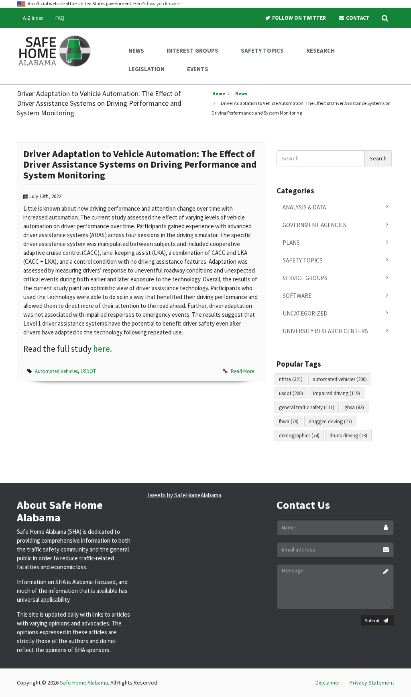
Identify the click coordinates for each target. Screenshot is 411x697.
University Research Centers (325, 331)
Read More (242, 371)
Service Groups (305, 278)
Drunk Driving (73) (348, 435)
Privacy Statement (372, 682)
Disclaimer (327, 682)
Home (218, 93)
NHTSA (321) (291, 379)
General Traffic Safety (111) (306, 407)
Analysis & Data (304, 207)
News (241, 93)
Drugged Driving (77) (330, 421)
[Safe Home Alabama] (57, 50)
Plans (291, 242)
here (101, 348)
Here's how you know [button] (155, 3)
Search (378, 158)
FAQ (59, 17)
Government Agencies (314, 225)
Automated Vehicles (56, 371)
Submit (372, 620)
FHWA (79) (289, 421)
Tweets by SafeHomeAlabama (183, 495)
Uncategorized (305, 313)
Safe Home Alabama (84, 682)
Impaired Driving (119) (336, 393)
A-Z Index (33, 17)
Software (297, 295)
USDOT (88, 371)
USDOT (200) (291, 393)
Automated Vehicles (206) (340, 379)
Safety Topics (303, 260)
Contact (357, 17)
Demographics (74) (299, 435)
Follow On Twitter (298, 17)
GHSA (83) (354, 407)
